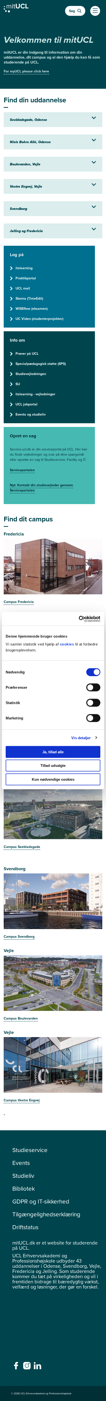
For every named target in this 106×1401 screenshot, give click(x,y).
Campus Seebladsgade (22, 846)
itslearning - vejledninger (35, 394)
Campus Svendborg (19, 936)
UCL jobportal (26, 404)
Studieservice (30, 1150)
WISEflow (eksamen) (32, 308)
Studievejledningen (31, 374)
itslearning (24, 268)
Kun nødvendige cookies (53, 779)
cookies (67, 644)
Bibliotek (23, 1188)
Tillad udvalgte (53, 765)
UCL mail (23, 288)
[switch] (93, 687)
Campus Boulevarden (21, 1018)
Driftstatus (25, 1227)
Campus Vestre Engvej (22, 1100)
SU (18, 384)
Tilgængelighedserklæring (46, 1214)
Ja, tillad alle (53, 752)
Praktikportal (26, 278)
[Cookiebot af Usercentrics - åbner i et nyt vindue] (78, 619)
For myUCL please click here (26, 71)
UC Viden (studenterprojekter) (39, 318)
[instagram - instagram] (27, 1367)
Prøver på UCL (27, 353)
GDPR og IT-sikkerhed (40, 1201)
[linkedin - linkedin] (38, 1367)
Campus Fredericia (19, 601)
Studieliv (23, 1175)
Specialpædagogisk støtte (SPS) (41, 363)
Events (21, 1162)
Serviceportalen (22, 470)
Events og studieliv (31, 414)
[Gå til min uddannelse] (16, 9)
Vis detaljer (81, 738)
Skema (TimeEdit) (29, 298)
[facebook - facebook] (16, 1367)
